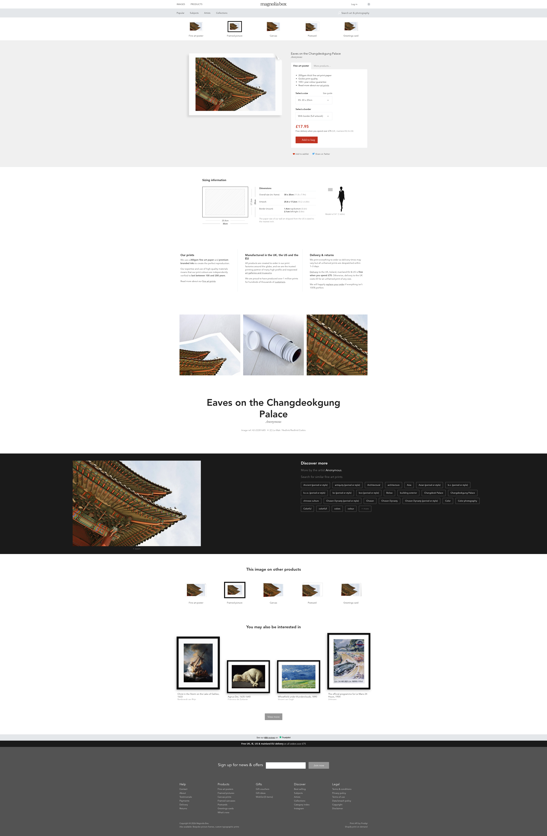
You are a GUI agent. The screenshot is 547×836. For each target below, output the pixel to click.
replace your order (335, 284)
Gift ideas (261, 793)
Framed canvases (226, 800)
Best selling (300, 789)
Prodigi (364, 823)
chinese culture (311, 500)
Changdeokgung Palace (463, 492)
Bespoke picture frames (203, 826)
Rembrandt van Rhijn (186, 699)
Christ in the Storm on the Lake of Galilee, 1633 (198, 695)
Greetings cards (226, 808)
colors (337, 508)
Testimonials (185, 797)
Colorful (307, 508)
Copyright (337, 804)
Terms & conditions (341, 789)
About (182, 793)
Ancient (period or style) (315, 485)
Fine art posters (225, 789)
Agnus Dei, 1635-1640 (239, 696)
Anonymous (296, 57)
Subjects (194, 13)
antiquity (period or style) (347, 485)
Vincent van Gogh (286, 699)
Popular (180, 13)
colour (351, 508)
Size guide (327, 93)
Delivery (314, 272)
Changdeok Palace (433, 492)
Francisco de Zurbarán (238, 699)
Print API (354, 823)
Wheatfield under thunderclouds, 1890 (297, 696)
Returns (183, 808)
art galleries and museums (258, 273)
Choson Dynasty (389, 500)
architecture (394, 485)
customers (280, 282)
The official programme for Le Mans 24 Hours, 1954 (347, 695)
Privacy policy (339, 793)
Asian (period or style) (429, 485)
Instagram (299, 808)
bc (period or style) (342, 492)
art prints (324, 85)
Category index (302, 804)
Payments (184, 800)
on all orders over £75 (273, 743)
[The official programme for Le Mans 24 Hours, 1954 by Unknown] (349, 661)
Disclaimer (337, 808)
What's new (223, 812)
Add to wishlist (302, 154)
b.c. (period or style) (458, 485)
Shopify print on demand (356, 826)
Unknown (332, 699)
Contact (183, 789)
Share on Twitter (322, 154)
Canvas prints (224, 797)
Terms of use (338, 797)
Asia (409, 485)
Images (181, 4)
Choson (370, 500)
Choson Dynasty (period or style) (421, 500)
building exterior (408, 492)
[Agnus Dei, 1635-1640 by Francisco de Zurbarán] (248, 676)
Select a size (314, 93)
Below (389, 492)
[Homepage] (273, 5)
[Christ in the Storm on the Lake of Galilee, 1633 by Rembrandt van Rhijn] (198, 663)
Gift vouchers (262, 789)
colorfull (323, 508)
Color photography (467, 500)
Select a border (303, 109)
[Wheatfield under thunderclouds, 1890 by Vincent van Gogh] (298, 676)
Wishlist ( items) (264, 797)
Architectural (373, 485)
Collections (221, 13)
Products (196, 4)
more (366, 508)
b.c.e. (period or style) (314, 492)
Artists (207, 13)
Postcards (222, 804)
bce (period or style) (369, 492)
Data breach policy (341, 800)
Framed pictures (226, 793)
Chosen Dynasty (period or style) (342, 500)
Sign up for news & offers (240, 765)
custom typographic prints (227, 826)
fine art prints (209, 281)
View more (274, 716)
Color (448, 500)
